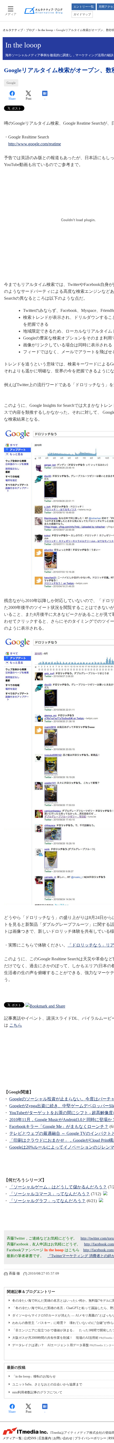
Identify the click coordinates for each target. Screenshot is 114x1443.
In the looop (45, 30)
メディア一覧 (12, 1438)
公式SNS (30, 1438)
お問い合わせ (62, 1438)
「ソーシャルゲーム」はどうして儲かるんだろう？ (58, 1187)
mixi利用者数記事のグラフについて (37, 1392)
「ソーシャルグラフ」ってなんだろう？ (47, 1200)
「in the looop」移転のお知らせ (34, 1376)
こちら (15, 1025)
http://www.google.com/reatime (34, 144)
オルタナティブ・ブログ (19, 30)
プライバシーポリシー (90, 1438)
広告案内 (44, 1438)
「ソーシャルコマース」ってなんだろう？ (49, 1194)
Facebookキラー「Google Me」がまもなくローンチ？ (58, 1126)
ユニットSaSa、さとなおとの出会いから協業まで (47, 1384)
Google (11, 82)
